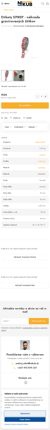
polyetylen (41, 167)
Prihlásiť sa (39, 321)
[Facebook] (25, 382)
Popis (7, 127)
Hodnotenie (18, 127)
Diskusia (32, 127)
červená (42, 155)
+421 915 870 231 (27, 367)
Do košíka (25, 105)
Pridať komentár (25, 285)
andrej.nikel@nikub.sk (27, 363)
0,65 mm (42, 161)
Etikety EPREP (40, 142)
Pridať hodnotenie (25, 257)
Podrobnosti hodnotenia (34, 26)
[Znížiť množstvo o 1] (37, 96)
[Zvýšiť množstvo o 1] (45, 96)
